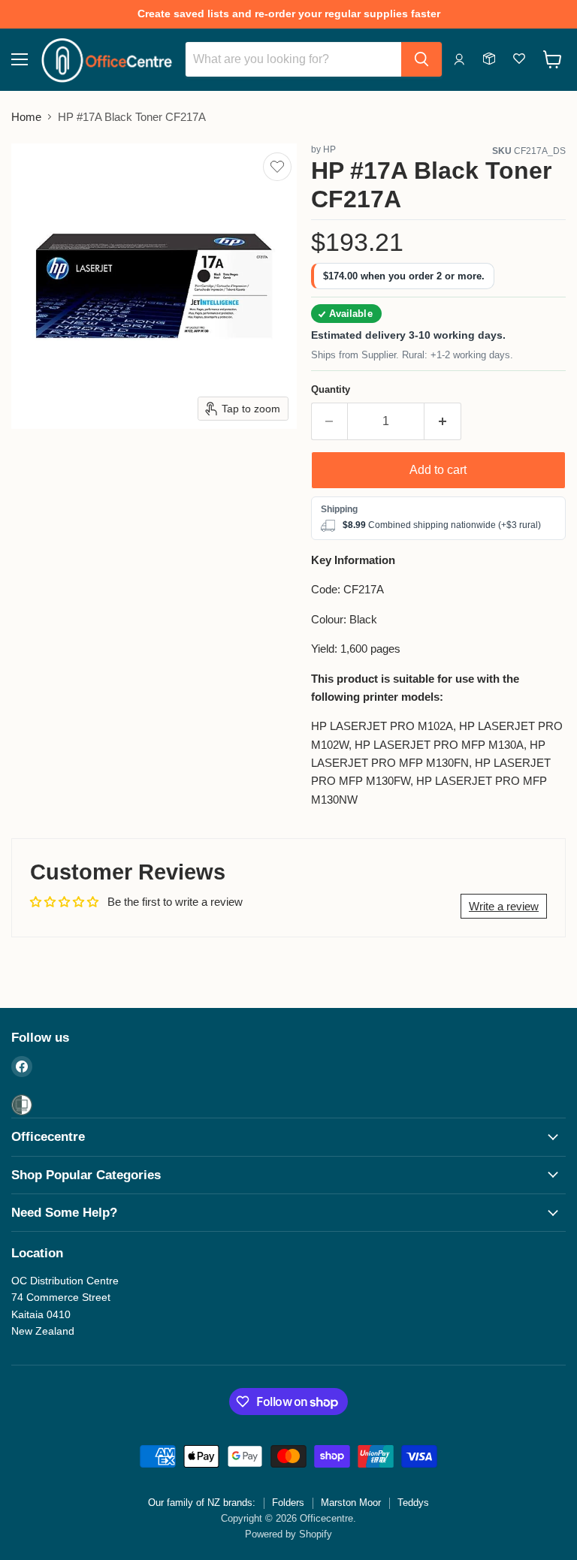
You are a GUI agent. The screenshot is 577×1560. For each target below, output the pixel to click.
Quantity (330, 389)
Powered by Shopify (288, 1534)
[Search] (421, 59)
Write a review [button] (504, 906)
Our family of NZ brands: (201, 1502)
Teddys (413, 1502)
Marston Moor (351, 1502)
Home (26, 116)
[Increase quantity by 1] (442, 421)
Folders (288, 1502)
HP (329, 149)
